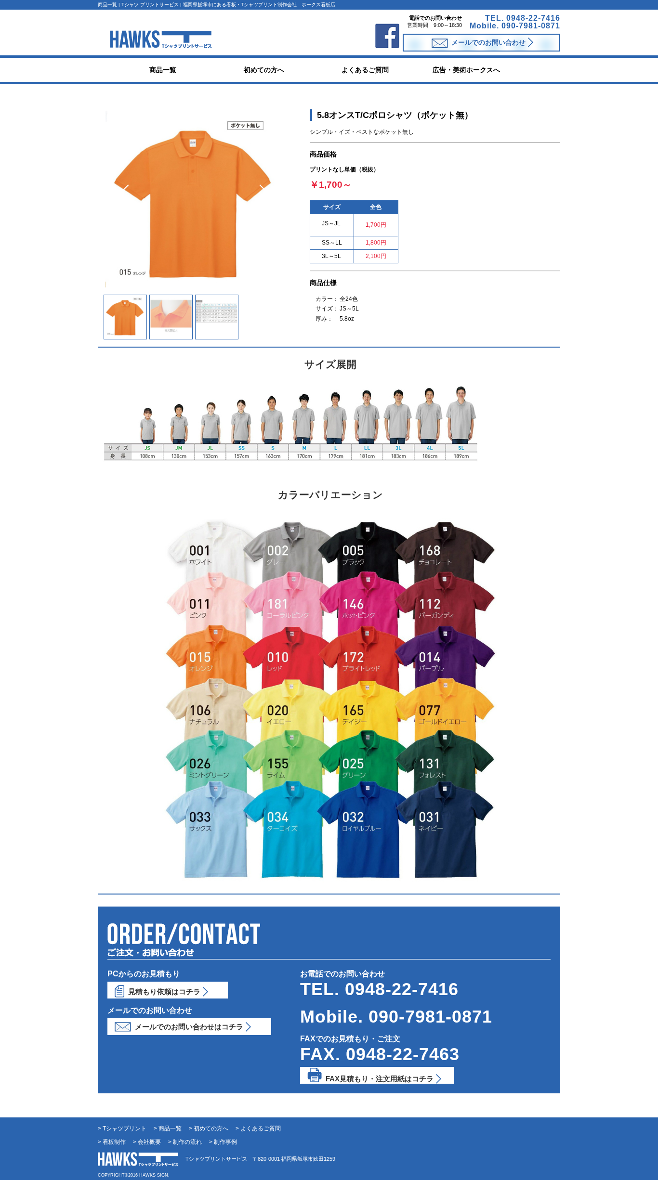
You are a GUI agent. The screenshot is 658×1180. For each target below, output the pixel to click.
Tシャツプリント (124, 1128)
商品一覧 (162, 70)
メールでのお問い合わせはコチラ (189, 1027)
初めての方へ (264, 70)
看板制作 (114, 1142)
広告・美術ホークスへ (466, 70)
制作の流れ (187, 1142)
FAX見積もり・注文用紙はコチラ (380, 1079)
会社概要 (149, 1142)
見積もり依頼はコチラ (164, 991)
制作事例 (225, 1142)
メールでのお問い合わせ (488, 42)
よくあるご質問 (365, 70)
